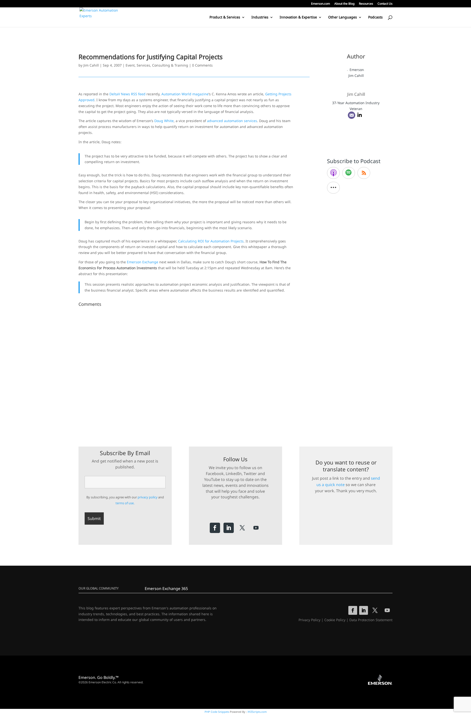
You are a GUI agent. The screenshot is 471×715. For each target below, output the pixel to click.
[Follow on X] (242, 528)
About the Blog (344, 4)
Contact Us (385, 4)
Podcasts (375, 17)
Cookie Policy (334, 619)
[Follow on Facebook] (215, 528)
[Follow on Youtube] (256, 528)
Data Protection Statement (370, 619)
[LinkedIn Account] (359, 115)
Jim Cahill (91, 65)
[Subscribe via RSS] (363, 173)
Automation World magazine (185, 94)
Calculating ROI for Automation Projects (211, 241)
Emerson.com (320, 4)
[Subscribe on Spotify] (348, 173)
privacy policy (147, 497)
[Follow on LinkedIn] (228, 528)
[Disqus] (194, 370)
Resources (366, 4)
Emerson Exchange (142, 262)
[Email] (351, 115)
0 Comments (202, 65)
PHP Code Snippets (217, 712)
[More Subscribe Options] (333, 188)
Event (130, 65)
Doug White (164, 120)
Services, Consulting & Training (162, 65)
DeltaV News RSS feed (127, 94)
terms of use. (125, 503)
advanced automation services (232, 120)
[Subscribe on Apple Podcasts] (333, 173)
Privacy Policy (309, 619)
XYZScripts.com (257, 712)
